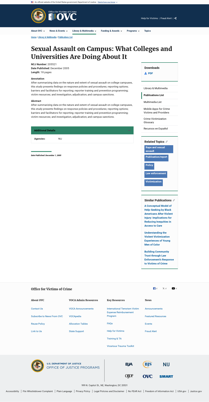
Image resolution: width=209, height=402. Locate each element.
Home (33, 37)
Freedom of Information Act (159, 391)
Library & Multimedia (47, 37)
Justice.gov (196, 391)
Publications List (65, 37)
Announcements (153, 308)
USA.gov (181, 391)
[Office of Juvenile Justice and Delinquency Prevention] (129, 379)
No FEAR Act (134, 391)
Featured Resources (155, 316)
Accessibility (12, 391)
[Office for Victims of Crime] (148, 378)
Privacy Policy (83, 391)
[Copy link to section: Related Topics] (166, 141)
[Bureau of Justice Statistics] (148, 368)
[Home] (64, 16)
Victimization (154, 181)
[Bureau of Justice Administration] (129, 366)
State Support (76, 331)
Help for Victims (149, 18)
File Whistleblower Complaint (38, 391)
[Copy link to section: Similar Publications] (173, 200)
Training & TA (114, 338)
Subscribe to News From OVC (47, 316)
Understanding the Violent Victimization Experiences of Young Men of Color (157, 238)
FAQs (110, 323)
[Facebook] (156, 290)
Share (178, 20)
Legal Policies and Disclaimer (109, 391)
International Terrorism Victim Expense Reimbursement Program (123, 312)
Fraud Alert (166, 18)
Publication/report (156, 156)
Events (148, 323)
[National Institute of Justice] (166, 366)
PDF (150, 73)
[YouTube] (175, 290)
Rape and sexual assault (155, 149)
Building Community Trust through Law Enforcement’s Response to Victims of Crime (159, 257)
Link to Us (36, 331)
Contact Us (37, 308)
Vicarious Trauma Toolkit (120, 346)
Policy (149, 165)
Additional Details (44, 130)
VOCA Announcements (81, 308)
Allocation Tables (78, 323)
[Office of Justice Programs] (38, 15)
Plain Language (64, 391)
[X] (165, 290)
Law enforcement (156, 173)
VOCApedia (75, 316)
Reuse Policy (38, 323)
